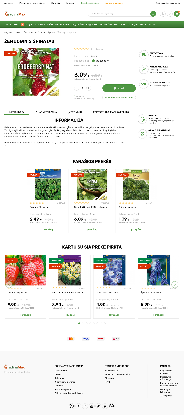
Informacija (17, 112)
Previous (9, 284)
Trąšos (151, 24)
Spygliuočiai (77, 24)
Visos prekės (12, 24)
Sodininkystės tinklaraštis (168, 3)
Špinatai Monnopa (39, 207)
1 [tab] (79, 323)
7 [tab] (101, 323)
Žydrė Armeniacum (151, 292)
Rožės (50, 24)
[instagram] (85, 406)
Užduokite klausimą (114, 3)
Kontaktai (70, 3)
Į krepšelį (119, 88)
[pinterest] (105, 406)
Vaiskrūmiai (119, 24)
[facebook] (78, 406)
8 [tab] (105, 323)
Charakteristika (46, 112)
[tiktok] (98, 406)
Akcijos (28, 24)
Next (174, 284)
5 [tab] (94, 323)
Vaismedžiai (105, 24)
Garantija (55, 3)
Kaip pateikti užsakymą (166, 371)
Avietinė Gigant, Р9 (17, 292)
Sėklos (143, 24)
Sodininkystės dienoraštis (117, 374)
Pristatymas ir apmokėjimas (32, 3)
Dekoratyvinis (62, 24)
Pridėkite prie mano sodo (119, 97)
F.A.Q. (107, 382)
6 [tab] (97, 323)
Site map (109, 378)
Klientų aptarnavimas (65, 382)
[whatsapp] (112, 406)
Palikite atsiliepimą (90, 3)
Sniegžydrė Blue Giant (107, 292)
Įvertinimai (75, 112)
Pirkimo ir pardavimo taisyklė (69, 393)
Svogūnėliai (91, 24)
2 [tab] (83, 323)
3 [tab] (86, 323)
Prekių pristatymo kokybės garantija (169, 384)
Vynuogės (132, 24)
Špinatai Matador (127, 207)
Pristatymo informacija (165, 378)
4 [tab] (90, 323)
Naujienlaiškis (111, 370)
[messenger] (72, 406)
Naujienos (40, 24)
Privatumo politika (63, 389)
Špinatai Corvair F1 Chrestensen (91, 207)
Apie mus (8, 3)
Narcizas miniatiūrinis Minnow (67, 292)
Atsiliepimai (166, 395)
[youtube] (92, 406)
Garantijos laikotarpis (165, 390)
